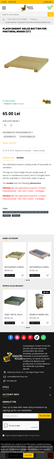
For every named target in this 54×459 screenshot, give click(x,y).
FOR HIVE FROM (10, 121)
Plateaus (33, 19)
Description (8, 158)
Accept (29, 455)
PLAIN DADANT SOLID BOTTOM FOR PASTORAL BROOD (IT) (25, 212)
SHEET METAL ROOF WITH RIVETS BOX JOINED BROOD (15, 314)
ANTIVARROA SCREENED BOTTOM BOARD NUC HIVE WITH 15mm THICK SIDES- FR (40, 267)
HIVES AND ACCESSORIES (17, 19)
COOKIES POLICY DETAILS (34, 452)
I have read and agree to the (22, 435)
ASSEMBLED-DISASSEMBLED (17, 132)
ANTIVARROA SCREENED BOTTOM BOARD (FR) (15, 267)
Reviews (20, 158)
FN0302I (7, 215)
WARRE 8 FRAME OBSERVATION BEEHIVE (40, 314)
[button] (25, 280)
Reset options (9, 142)
